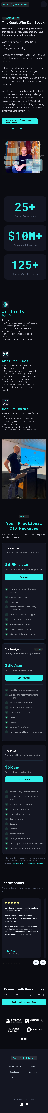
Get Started (24, 677)
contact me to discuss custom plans (27, 863)
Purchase (23, 577)
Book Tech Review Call (24, 1002)
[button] (44, 4)
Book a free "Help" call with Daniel (19, 121)
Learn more (16, 128)
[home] (15, 4)
